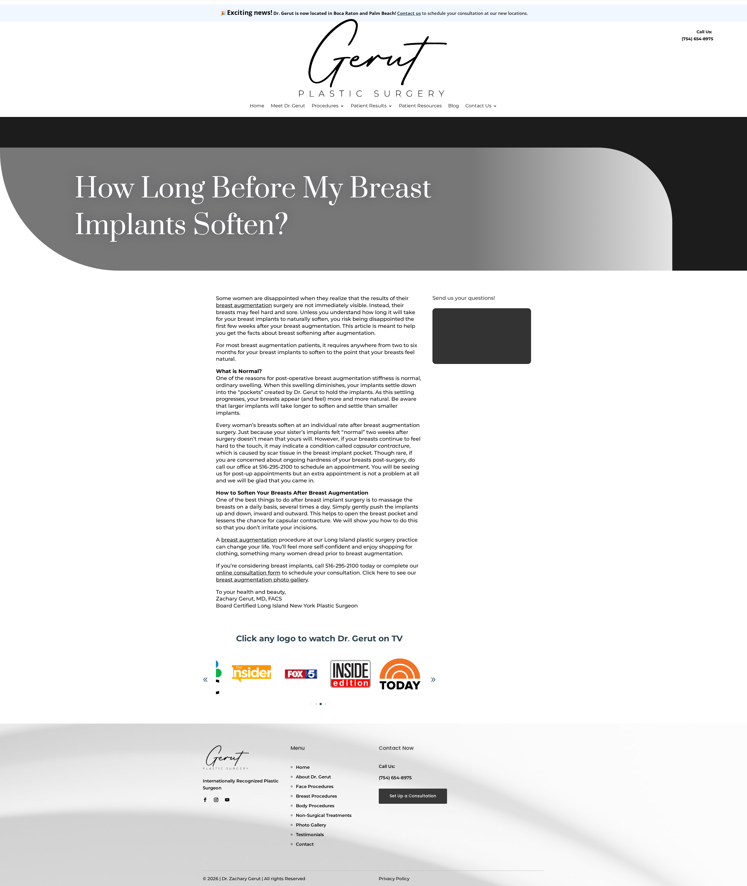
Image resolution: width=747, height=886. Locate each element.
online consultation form (248, 573)
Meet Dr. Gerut (288, 105)
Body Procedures (315, 805)
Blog (453, 105)
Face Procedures (315, 786)
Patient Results (369, 105)
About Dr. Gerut (313, 777)
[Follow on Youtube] (227, 800)
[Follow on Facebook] (204, 800)
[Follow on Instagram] (216, 800)
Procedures (325, 105)
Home (257, 105)
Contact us (409, 13)
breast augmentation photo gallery (262, 580)
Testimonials (310, 834)
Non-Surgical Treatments (324, 815)
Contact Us (478, 105)
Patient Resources (420, 105)
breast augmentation (244, 305)
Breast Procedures (316, 796)
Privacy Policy (394, 878)
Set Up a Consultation (413, 796)
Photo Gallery (311, 825)
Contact (305, 844)
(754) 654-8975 (697, 38)
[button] (433, 680)
